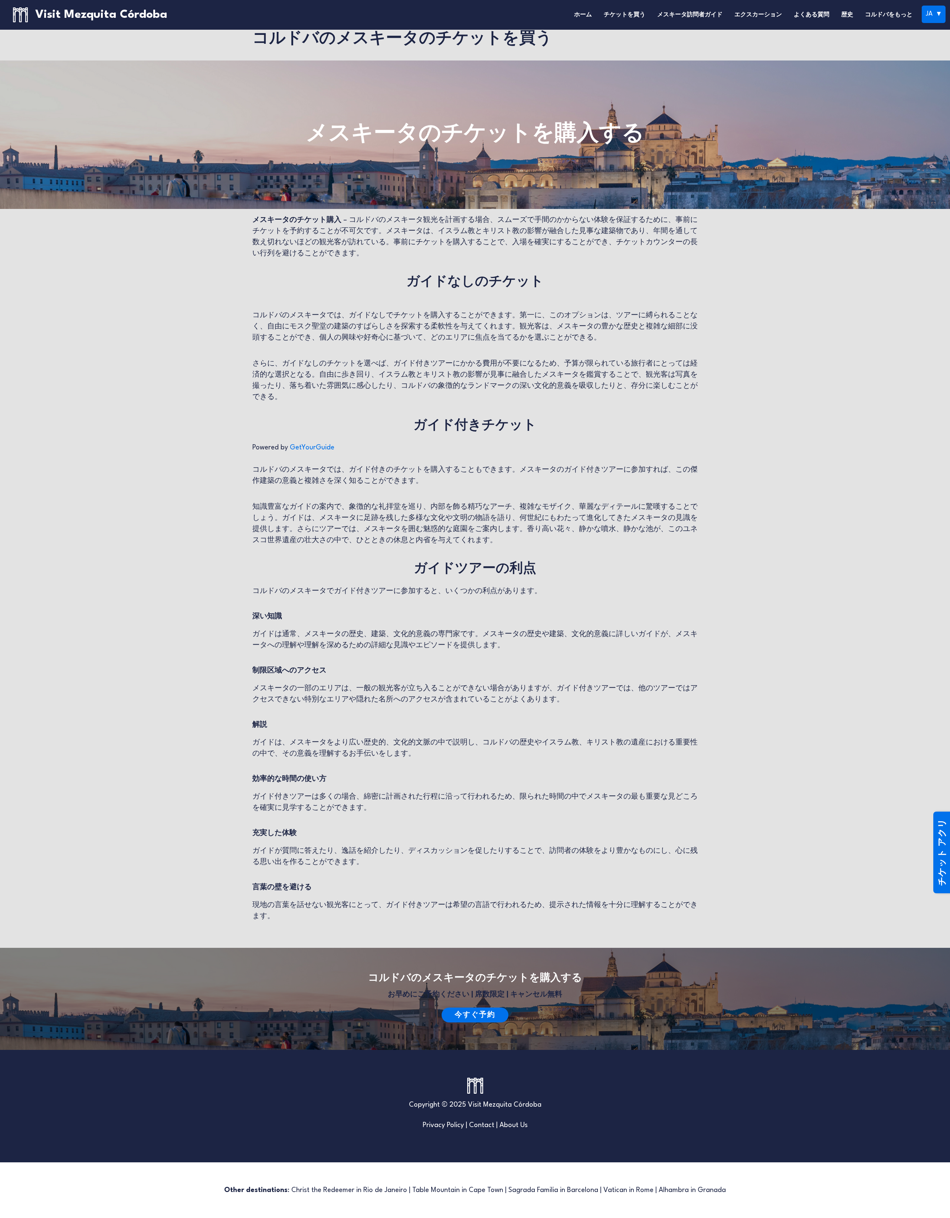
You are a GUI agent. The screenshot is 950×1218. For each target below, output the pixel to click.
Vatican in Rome (628, 1190)
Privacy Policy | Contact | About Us (475, 1125)
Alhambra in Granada (692, 1190)
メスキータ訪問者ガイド (690, 15)
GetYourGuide (312, 447)
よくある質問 (811, 15)
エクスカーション (758, 15)
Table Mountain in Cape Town (457, 1190)
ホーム (583, 15)
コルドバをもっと (889, 15)
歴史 (847, 15)
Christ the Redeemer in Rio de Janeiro (349, 1190)
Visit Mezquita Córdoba (101, 14)
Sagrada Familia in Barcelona (553, 1190)
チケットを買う (624, 15)
